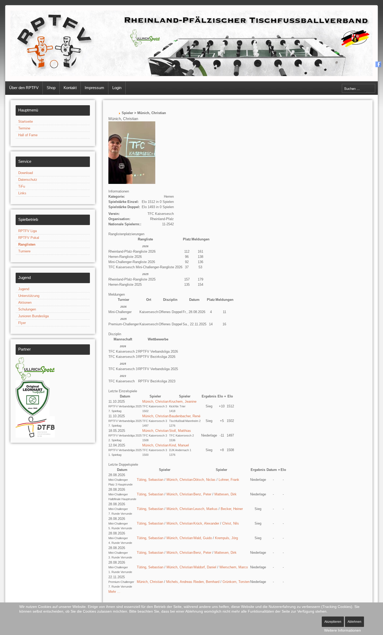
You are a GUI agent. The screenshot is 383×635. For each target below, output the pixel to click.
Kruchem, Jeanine (182, 401)
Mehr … (114, 592)
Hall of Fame (28, 135)
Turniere (24, 251)
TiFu (21, 186)
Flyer (22, 323)
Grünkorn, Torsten (236, 582)
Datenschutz (27, 180)
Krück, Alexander (206, 523)
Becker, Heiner (232, 509)
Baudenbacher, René (184, 416)
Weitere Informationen (342, 630)
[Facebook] (378, 64)
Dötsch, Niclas (204, 480)
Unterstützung (28, 296)
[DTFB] (35, 426)
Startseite (25, 121)
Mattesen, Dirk (225, 494)
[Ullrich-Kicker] (35, 368)
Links (22, 193)
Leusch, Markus (205, 509)
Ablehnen (354, 622)
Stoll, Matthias (180, 431)
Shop (51, 87)
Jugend (23, 289)
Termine (24, 128)
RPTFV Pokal (28, 238)
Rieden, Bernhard (206, 582)
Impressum (94, 87)
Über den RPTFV (24, 87)
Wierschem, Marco (233, 567)
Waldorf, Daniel (204, 567)
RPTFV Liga (27, 231)
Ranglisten (26, 244)
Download (25, 173)
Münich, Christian (155, 401)
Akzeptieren (332, 622)
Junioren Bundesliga (33, 316)
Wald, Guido (202, 538)
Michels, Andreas (179, 582)
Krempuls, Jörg (226, 538)
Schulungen (27, 309)
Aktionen (25, 302)
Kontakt (70, 87)
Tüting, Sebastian (150, 480)
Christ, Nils (230, 523)
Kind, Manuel (179, 445)
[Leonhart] (33, 398)
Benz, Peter (202, 494)
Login (116, 87)
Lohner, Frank (229, 480)
